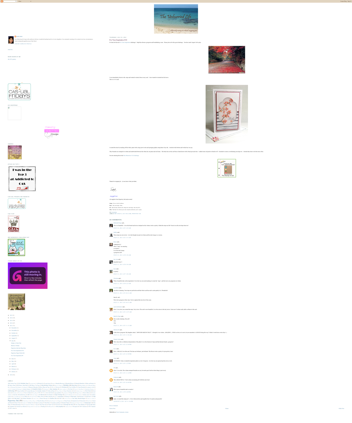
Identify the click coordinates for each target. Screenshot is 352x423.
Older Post (341, 408)
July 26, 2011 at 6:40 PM (122, 392)
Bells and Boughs (90, 383)
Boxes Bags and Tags (45, 387)
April (12, 364)
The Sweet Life (58, 404)
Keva (115, 349)
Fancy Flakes (59, 391)
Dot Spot (70, 389)
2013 (11, 320)
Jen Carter (116, 396)
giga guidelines (58, 392)
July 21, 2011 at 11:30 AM (123, 335)
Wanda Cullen (117, 339)
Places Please (32, 400)
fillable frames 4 (80, 391)
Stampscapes (87, 403)
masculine (60, 396)
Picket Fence (25, 400)
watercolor (37, 406)
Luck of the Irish (32, 396)
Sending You (30, 402)
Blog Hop (74, 385)
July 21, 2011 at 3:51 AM (122, 237)
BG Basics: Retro (12, 385)
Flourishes (15, 392)
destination (46, 389)
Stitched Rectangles (16, 404)
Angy (115, 358)
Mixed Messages (44, 398)
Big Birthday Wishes (47, 385)
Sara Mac (19, 36)
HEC (29, 394)
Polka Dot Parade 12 (52, 400)
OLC (60, 398)
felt (74, 391)
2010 (11, 375)
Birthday (66, 385)
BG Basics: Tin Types (35, 385)
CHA (52, 387)
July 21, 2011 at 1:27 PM (122, 363)
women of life (68, 406)
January (13, 371)
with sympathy (59, 406)
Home (227, 408)
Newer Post (112, 408)
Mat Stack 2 (81, 396)
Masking (67, 396)
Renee (115, 242)
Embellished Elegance (89, 389)
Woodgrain (75, 406)
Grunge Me (71, 392)
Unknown (116, 377)
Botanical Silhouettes (33, 387)
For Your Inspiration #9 (17, 355)
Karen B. (116, 386)
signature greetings (56, 402)
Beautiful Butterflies (80, 383)
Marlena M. (116, 330)
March (13, 366)
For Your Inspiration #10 (118, 40)
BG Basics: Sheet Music (22, 385)
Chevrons (57, 387)
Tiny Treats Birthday (80, 404)
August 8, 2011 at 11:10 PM (123, 401)
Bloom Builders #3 (83, 385)
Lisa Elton (116, 288)
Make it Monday (49, 396)
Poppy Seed (60, 400)
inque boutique (58, 394)
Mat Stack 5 (118, 213)
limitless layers (86, 394)
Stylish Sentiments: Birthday (28, 404)
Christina (116, 278)
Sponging (73, 402)
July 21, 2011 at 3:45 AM (122, 228)
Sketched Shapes (65, 402)
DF (114, 368)
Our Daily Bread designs (78, 398)
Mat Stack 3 (89, 396)
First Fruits (88, 391)
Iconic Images (34, 394)
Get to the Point (49, 392)
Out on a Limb (127, 213)
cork (9, 389)
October (13, 333)
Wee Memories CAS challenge (131, 155)
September (14, 335)
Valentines (12, 406)
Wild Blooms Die (50, 406)
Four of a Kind (27, 392)
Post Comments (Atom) (122, 412)
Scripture (24, 402)
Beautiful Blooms (70, 383)
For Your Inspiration (125, 42)
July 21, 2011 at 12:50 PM (122, 344)
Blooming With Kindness (16, 387)
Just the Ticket (78, 394)
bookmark (25, 387)
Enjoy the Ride (21, 391)
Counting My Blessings (16, 389)
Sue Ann (116, 259)
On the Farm (67, 398)
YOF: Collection (83, 406)
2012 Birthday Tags (23, 383)
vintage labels (30, 406)
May (12, 361)
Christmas (64, 387)
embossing (11, 391)
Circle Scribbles (72, 387)
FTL (39, 392)
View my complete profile (23, 43)
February (13, 369)
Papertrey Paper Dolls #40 (17, 353)
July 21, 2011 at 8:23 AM (122, 283)
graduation (65, 392)
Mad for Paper (117, 316)
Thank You (50, 404)
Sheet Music (47, 402)
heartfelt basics (22, 394)
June (12, 358)
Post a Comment (113, 405)
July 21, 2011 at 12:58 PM (122, 354)
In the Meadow (49, 394)
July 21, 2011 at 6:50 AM (122, 264)
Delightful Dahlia (37, 389)
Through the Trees (68, 404)
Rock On (89, 400)
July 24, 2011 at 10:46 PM (122, 382)
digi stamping (53, 389)
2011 (11, 325)
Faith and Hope (51, 391)
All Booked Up (40, 383)
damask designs (26, 389)
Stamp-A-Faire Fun (16, 343)
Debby (115, 232)
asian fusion (47, 383)
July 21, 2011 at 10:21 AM (123, 293)
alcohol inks (32, 383)
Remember (82, 400)
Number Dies (53, 398)
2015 (11, 315)
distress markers (63, 389)
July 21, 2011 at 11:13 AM (123, 325)
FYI (43, 392)
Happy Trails (78, 392)
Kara (115, 269)
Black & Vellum (15, 345)
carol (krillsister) (118, 307)
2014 (11, 318)
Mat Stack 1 (74, 396)
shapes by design (39, 402)
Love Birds (24, 396)
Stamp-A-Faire (80, 402)
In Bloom (41, 394)
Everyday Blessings (30, 391)
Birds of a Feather (58, 385)
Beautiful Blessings (60, 383)
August (13, 338)
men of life (35, 398)
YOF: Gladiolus (91, 406)
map (55, 396)
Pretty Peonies (67, 400)
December (14, 328)
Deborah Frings (118, 223)
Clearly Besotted (81, 387)
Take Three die (43, 404)
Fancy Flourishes (67, 391)
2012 (11, 323)
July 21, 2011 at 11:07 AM (123, 312)
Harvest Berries (86, 392)
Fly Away (20, 392)
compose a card (90, 387)
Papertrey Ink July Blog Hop (18, 348)
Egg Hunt (81, 389)
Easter (75, 389)
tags (37, 404)
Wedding (43, 406)
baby (53, 383)
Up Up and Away (91, 404)
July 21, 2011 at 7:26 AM (122, 274)
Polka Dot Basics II (41, 400)
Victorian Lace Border (21, 406)
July (12, 341)
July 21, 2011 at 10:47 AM (123, 302)
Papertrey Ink (136, 213)
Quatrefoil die (75, 400)
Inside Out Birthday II (69, 394)
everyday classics (41, 391)
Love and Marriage (17, 396)
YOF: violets (12, 408)
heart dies (15, 394)
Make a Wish (41, 396)
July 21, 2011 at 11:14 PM (122, 373)
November (14, 330)
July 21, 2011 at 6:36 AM (122, 255)
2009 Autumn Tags (12, 383)
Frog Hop (34, 392)
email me (10, 49)
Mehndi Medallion (27, 398)
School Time (17, 402)
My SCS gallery (12, 59)
